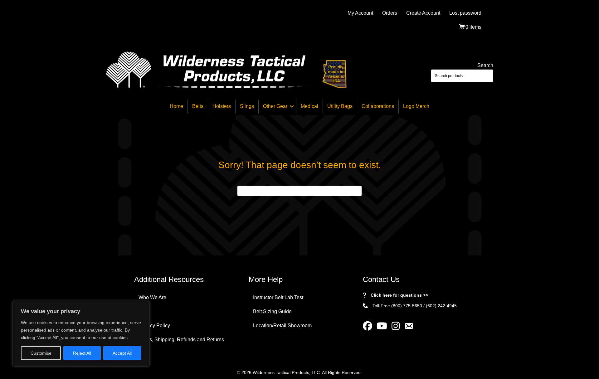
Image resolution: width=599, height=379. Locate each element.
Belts (197, 106)
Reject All (82, 353)
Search (485, 65)
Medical (309, 106)
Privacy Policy (154, 325)
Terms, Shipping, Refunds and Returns (181, 339)
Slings (247, 106)
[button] (291, 106)
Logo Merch (416, 106)
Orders (389, 13)
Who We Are (152, 297)
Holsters (221, 106)
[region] (81, 334)
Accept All (122, 353)
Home (176, 106)
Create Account (423, 13)
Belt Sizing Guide (272, 311)
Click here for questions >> (399, 295)
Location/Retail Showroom (282, 325)
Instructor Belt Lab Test (278, 297)
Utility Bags (340, 106)
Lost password (465, 13)
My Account (360, 13)
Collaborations (378, 106)
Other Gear (275, 106)
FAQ (144, 311)
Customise (41, 353)
